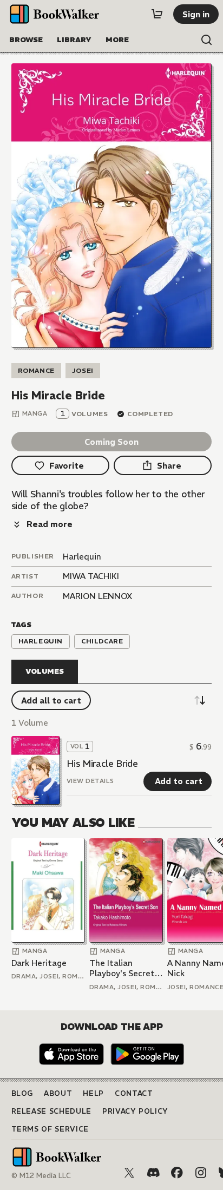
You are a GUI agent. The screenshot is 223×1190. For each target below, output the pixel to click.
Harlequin (82, 556)
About (58, 1093)
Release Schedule (51, 1111)
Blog (22, 1093)
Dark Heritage (39, 963)
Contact (134, 1093)
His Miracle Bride (102, 764)
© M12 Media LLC (41, 1175)
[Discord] (153, 1172)
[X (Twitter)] (129, 1172)
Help (93, 1093)
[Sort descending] (200, 700)
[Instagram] (200, 1172)
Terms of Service (50, 1129)
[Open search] (207, 40)
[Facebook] (176, 1172)
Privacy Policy (135, 1111)
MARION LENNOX (97, 596)
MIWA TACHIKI (91, 576)
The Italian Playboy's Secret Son (122, 968)
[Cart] (157, 14)
